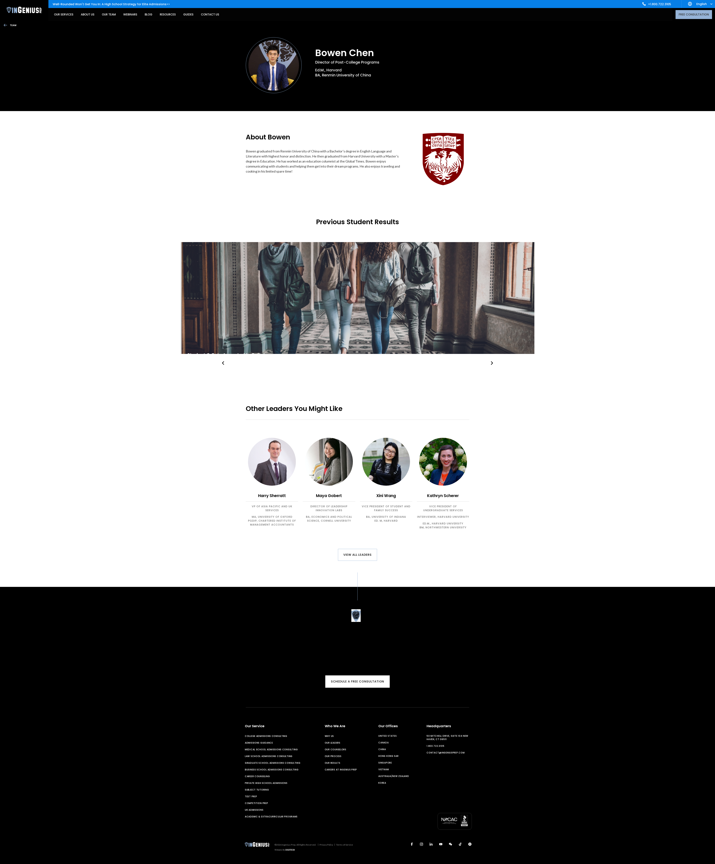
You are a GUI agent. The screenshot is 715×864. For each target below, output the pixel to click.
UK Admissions (254, 809)
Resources (168, 14)
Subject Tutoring (257, 789)
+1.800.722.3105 (659, 4)
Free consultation (694, 14)
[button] (223, 363)
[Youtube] (441, 844)
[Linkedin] (431, 844)
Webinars (130, 14)
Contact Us (210, 14)
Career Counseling (257, 776)
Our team (109, 14)
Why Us (329, 736)
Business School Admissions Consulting (272, 769)
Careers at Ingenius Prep (341, 769)
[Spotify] (470, 844)
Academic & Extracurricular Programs (271, 816)
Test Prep (251, 796)
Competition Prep (256, 803)
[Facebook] (412, 844)
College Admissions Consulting (266, 736)
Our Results (332, 762)
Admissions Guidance (259, 742)
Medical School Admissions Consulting (271, 749)
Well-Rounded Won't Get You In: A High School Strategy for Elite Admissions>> (111, 4)
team (13, 25)
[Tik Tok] (460, 844)
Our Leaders (332, 742)
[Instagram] (421, 844)
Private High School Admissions (266, 783)
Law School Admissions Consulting (269, 756)
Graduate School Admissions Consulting (273, 762)
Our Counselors (335, 749)
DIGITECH (290, 849)
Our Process (333, 756)
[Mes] (450, 844)
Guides (188, 14)
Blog (148, 14)
